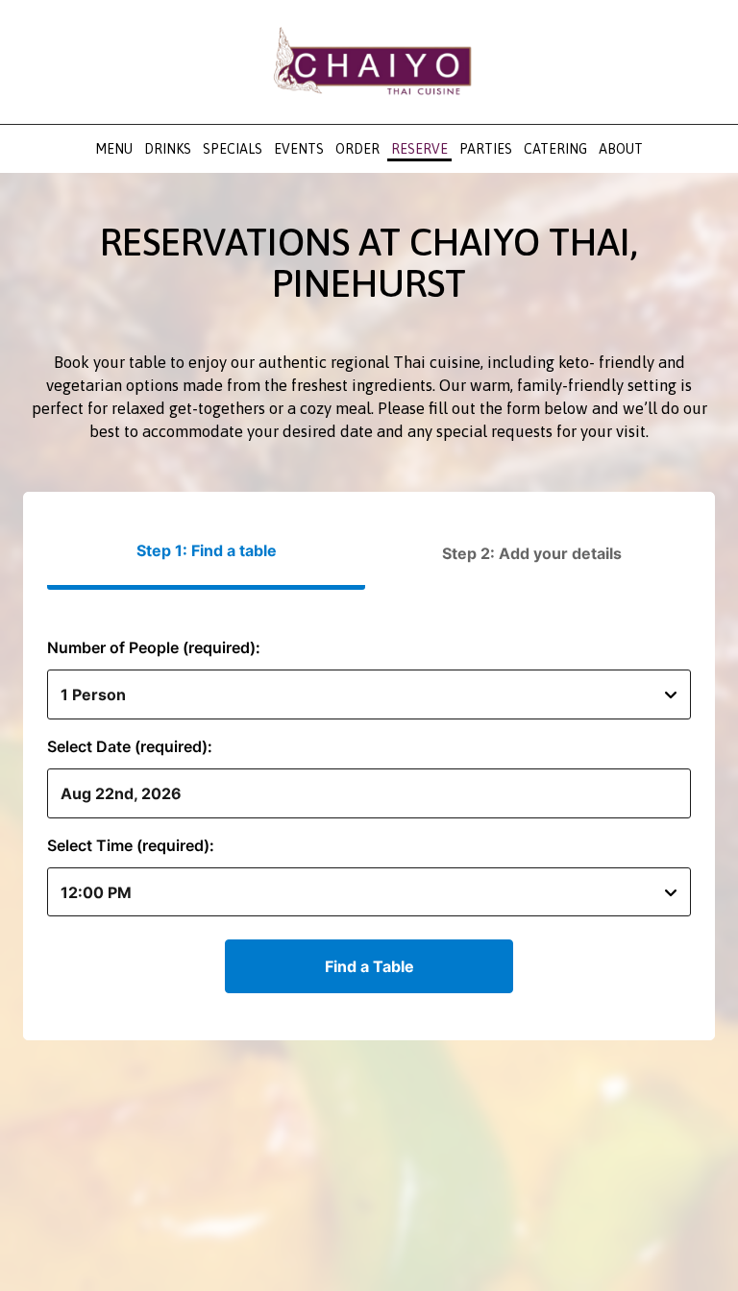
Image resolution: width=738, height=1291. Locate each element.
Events (299, 149)
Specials (232, 149)
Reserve (419, 149)
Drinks (167, 149)
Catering (555, 149)
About (621, 149)
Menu (114, 149)
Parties (485, 149)
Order (357, 149)
